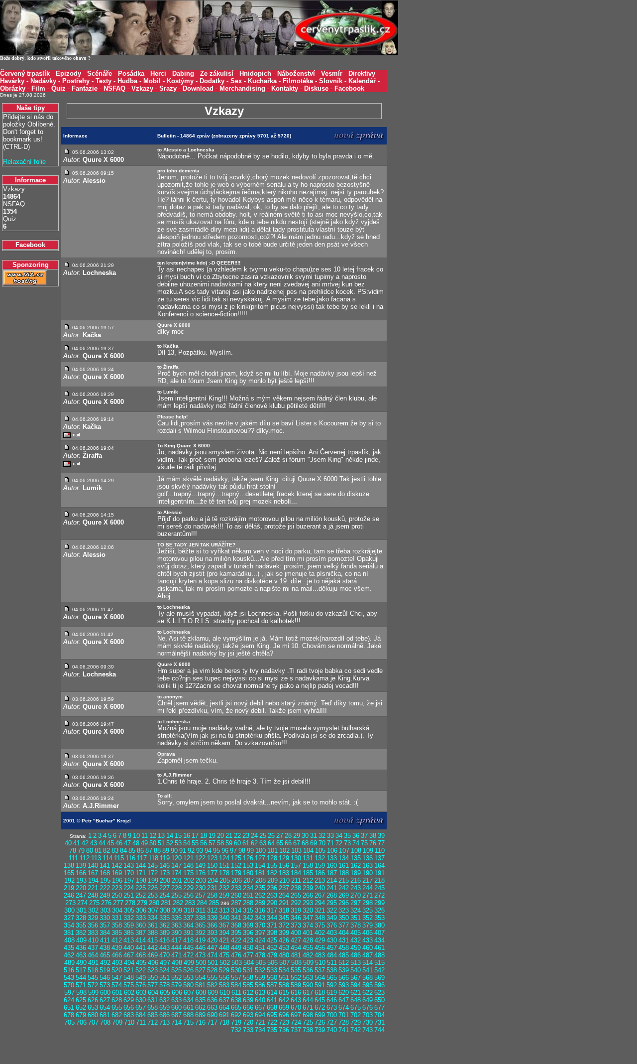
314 (236, 910)
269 (343, 895)
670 (296, 1007)
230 (200, 888)
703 (367, 1015)
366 (212, 925)
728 (343, 1022)
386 (128, 932)
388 (152, 932)
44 (102, 843)
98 (241, 850)
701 (343, 1015)
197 (129, 880)
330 (105, 918)
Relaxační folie (24, 161)
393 (212, 932)
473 (200, 955)
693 (248, 1015)
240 (320, 888)
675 (355, 1007)
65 (279, 843)
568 (367, 977)
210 (284, 880)
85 (131, 850)
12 (152, 835)
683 (128, 1015)
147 (176, 865)
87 (148, 850)
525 (176, 970)
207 (248, 880)
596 (379, 985)
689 (200, 1015)
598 (81, 992)
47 (127, 843)
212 (308, 880)
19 (212, 835)
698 (308, 1015)
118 (153, 858)
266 (308, 895)
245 (379, 888)
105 (320, 850)
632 (164, 1000)
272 (379, 895)
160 (331, 865)
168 (105, 873)
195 (105, 880)
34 (338, 835)
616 (296, 992)
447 (212, 947)
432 (355, 940)
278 (130, 903)
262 (260, 895)
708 (105, 1022)
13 (161, 835)
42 (85, 843)
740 (331, 1030)
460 (367, 947)
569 (379, 977)
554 (200, 977)
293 (308, 903)
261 (248, 895)
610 (224, 992)
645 (320, 1000)
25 (262, 835)
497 (165, 962)
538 (331, 970)
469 (152, 955)
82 (106, 850)
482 (308, 955)
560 (272, 977)
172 (152, 873)
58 (220, 843)
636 (212, 1000)
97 (233, 850)
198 (141, 880)
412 (116, 940)
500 (201, 962)
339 (212, 918)
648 (355, 1000)
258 (212, 895)
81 (98, 850)
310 (189, 910)
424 (260, 940)
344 (272, 918)
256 (188, 895)
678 (69, 1015)
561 (284, 977)
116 (130, 858)
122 (200, 858)
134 (343, 858)
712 (152, 1022)
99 (250, 850)
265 (296, 895)
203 (201, 880)
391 (188, 932)
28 (288, 835)
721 (260, 1022)
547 (116, 977)
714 (176, 1022)
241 (331, 888)
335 (164, 918)
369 (248, 925)
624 (69, 1000)
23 (245, 835)
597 (69, 992)
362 (164, 925)
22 (237, 835)
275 (94, 903)
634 (188, 1000)
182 (272, 873)
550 (152, 977)
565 (331, 977)
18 (203, 835)
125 (236, 858)
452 (272, 947)
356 (93, 925)
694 (260, 1015)
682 (116, 1015)
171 (140, 873)
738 (308, 1030)
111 (73, 858)
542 (379, 970)
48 (135, 843)
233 (236, 888)
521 (128, 970)
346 (296, 918)
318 (284, 910)
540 (355, 970)
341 (236, 918)
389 (164, 932)
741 (343, 1030)
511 (332, 962)
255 (176, 895)
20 (220, 835)
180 (248, 873)
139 (81, 865)
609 (213, 992)
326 (379, 910)
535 (296, 970)
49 (144, 843)
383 (93, 932)
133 (331, 858)
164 (379, 865)
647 (343, 1000)
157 (296, 865)
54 (186, 843)
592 (331, 985)
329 (93, 918)
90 (174, 850)
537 (320, 970)
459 (355, 947)
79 (81, 850)
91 (182, 850)
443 (164, 947)
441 (140, 947)
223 (116, 888)
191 (379, 873)
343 (260, 918)
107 (344, 850)
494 (129, 962)
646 (331, 1000)
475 (224, 955)
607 (189, 992)
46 (118, 843)
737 (296, 1030)
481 (296, 955)
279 (142, 903)
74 (355, 843)
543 (69, 977)
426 (284, 940)
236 (272, 888)
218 (379, 880)
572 (93, 985)
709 (117, 1022)
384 (105, 932)
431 (343, 940)
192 (69, 880)
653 (93, 1007)
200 (165, 880)
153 (248, 865)
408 (69, 940)
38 (372, 835)
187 (331, 873)
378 (355, 925)
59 (228, 843)
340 (224, 918)
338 (200, 918)
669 (284, 1007)
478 (260, 955)
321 (320, 910)
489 (69, 962)
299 (379, 903)
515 (379, 962)
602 (129, 992)
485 (343, 955)
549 (140, 977)
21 (228, 835)
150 (212, 865)
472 (188, 955)
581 (200, 985)
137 (379, 858)
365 (200, 925)
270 (355, 895)
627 (105, 1000)
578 (164, 985)
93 (199, 850)
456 (320, 947)
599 (93, 992)
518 (93, 970)
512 (343, 962)
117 (142, 858)
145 (152, 865)
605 (165, 992)
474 (212, 955)
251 (128, 895)
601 (117, 992)
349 (331, 918)
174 (176, 873)
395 (236, 932)
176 (200, 873)
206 (236, 880)
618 (320, 992)
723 (284, 1022)
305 (129, 910)
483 (320, 955)
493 (117, 962)
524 (164, 970)
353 (379, 918)
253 (152, 895)
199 (153, 880)
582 (212, 985)
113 (96, 858)
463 (81, 955)
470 (164, 955)
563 (308, 977)
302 (93, 910)
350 (343, 918)
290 (272, 903)
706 (81, 1022)
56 (203, 843)
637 (224, 1000)
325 (367, 910)
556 (224, 977)
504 (248, 962)
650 (379, 1000)
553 (188, 977)
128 (272, 858)
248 (93, 895)
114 (107, 858)
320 (308, 910)
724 (296, 1022)
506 (272, 962)
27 (279, 835)
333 (140, 918)
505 (260, 962)
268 (331, 895)
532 (260, 970)
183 (284, 873)
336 (176, 918)
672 (320, 1007)
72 (338, 843)
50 (152, 843)
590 (308, 985)
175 (188, 873)
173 (164, 873)
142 (116, 865)
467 (128, 955)
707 (93, 1022)
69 (313, 843)
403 (331, 932)
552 (176, 977)
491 (93, 962)
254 (164, 895)
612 (248, 992)
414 (140, 940)
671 (308, 1007)
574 (116, 985)
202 (189, 880)
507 (284, 962)
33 (330, 835)
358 (116, 925)
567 (355, 977)
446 (200, 947)
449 (236, 947)
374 (308, 925)
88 (157, 850)
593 (343, 985)
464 (93, 955)
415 (152, 940)
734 (260, 1030)
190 (367, 873)
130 (296, 858)
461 (379, 947)
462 (69, 955)
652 (81, 1007)
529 (224, 970)
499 (189, 962)
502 (224, 962)
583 (224, 985)
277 (118, 903)
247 (81, 895)
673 (331, 1007)
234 (248, 888)
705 (69, 1022)
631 (152, 1000)
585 (248, 985)
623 (379, 992)
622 (367, 992)
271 (367, 895)
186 (320, 873)
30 (305, 835)
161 (343, 865)
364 (188, 925)
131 (308, 858)
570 (69, 985)
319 (296, 910)
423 (248, 940)
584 (236, 985)
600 (105, 992)
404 (343, 932)
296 (343, 903)
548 (128, 977)
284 (202, 903)
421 (224, 940)
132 (320, 858)
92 (191, 850)
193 (81, 880)
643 (296, 1000)
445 (188, 947)
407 (379, 932)
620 (343, 992)
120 (176, 858)
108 (356, 850)
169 (116, 873)
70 (321, 843)
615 (284, 992)
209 (272, 880)
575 (128, 985)
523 (152, 970)
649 (367, 1000)
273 (70, 903)
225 (140, 888)
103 (296, 850)
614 (272, 992)
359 (128, 925)
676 (367, 1007)
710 (129, 1022)
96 (224, 850)
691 (224, 1015)
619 (331, 992)
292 (296, 903)
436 (81, 947)
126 (248, 858)
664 (224, 1007)
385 (116, 932)
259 (224, 895)
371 (272, 925)
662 (200, 1007)
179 (236, 873)
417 (176, 940)
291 (284, 903)
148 (188, 865)
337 (188, 918)
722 (272, 1022)
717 (212, 1022)
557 (236, 977)
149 (200, 865)
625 (81, 1000)
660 (176, 1007)
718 (224, 1022)
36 (355, 835)
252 (140, 895)
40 (68, 843)
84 (123, 850)
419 (200, 940)
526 (188, 970)
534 (284, 970)
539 (343, 970)
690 (212, 1015)
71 (330, 843)
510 (320, 962)
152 (236, 865)
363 (176, 925)
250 (116, 895)
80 (89, 850)
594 (355, 985)
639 (248, 1000)
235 (260, 888)
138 (69, 865)
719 (236, 1022)
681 (105, 1015)
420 (212, 940)
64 (271, 843)
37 (364, 835)
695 (272, 1015)
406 (367, 932)
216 (355, 880)
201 (177, 880)
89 (165, 850)
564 (320, 977)
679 (81, 1015)
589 (296, 985)
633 (176, 1000)
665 (236, 1007)
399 (284, 932)
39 (381, 835)
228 (176, 888)
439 (116, 947)
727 (331, 1022)
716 (200, 1022)
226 (152, 888)
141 (105, 865)
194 (93, 880)
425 (272, 940)
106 (332, 850)
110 (380, 850)
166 (81, 873)
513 (355, 962)
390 (176, 932)
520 (116, 970)
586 (260, 985)
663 (212, 1007)
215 (343, 880)
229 (188, 888)
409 (81, 940)
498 (177, 962)
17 (195, 835)
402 (320, 932)
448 (224, 947)
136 (367, 858)
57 (212, 843)
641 (272, 1000)
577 (152, 985)
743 (367, 1030)
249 (105, 895)
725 (308, 1022)
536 (308, 970)
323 (343, 910)
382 (81, 932)
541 (367, 970)
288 (248, 903)
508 (296, 962)
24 (254, 835)
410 (93, 940)
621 (355, 992)
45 (110, 843)
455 (308, 947)
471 (176, 955)
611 (236, 992)
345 (284, 918)
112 (85, 858)
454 (296, 947)
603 (141, 992)
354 (69, 925)
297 (355, 903)
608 (201, 992)
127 (260, 858)
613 (260, 992)
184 (296, 873)
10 (136, 835)
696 (284, 1015)
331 (116, 918)
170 (128, 873)
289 (260, 903)
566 (343, 977)
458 (343, 947)
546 (105, 977)
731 (379, 1022)
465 (105, 955)
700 (331, 1015)
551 (164, 977)
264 (284, 895)
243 (355, 888)
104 (308, 850)
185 (308, 873)
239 (308, 888)
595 (367, 985)
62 (254, 843)
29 (296, 835)
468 (140, 955)
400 (296, 932)
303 (105, 910)
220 (81, 888)
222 (105, 888)
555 (212, 977)
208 (260, 880)
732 (236, 1030)
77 (381, 843)
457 (331, 947)
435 (69, 947)
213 (320, 880)
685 (152, 1015)
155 (272, 865)
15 (178, 835)
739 (320, 1030)
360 (140, 925)
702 (355, 1015)
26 (271, 835)
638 (236, 1000)
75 (364, 843)
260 (236, 895)
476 (236, 955)
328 (81, 918)
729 (355, 1022)
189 (355, 873)
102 (284, 850)
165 (69, 873)
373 (296, 925)
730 (367, 1022)
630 (140, 1000)
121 (188, 858)
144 (140, 865)
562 (296, 977)
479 (272, 955)
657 (140, 1007)
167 (93, 873)
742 (355, 1030)
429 (320, 940)
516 (69, 970)
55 (195, 843)
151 (224, 865)
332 (128, 918)
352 (367, 918)
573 (105, 985)
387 (140, 932)
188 (343, 873)
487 (367, 955)
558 (248, 977)
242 (343, 888)
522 (140, 970)
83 (114, 850)
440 (128, 947)
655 (116, 1007)
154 (260, 865)
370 (260, 925)
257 (200, 895)
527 (200, 970)
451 (260, 947)
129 (284, 858)
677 (379, 1007)
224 (128, 888)
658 (152, 1007)
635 (200, 1000)
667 (260, 1007)
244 (367, 888)
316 (260, 910)
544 (81, 977)
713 (164, 1022)
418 (188, 940)
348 (320, 918)
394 (224, 932)
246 (69, 895)
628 (116, 1000)
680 (93, 1015)
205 (224, 880)
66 (288, 843)
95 (216, 850)
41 (76, 843)
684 (140, 1015)
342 (248, 918)
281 (166, 903)
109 (368, 850)
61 (245, 843)
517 (81, 970)
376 (331, 925)
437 (93, 947)
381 (69, 932)
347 (308, 918)
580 (188, 985)
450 (248, 947)
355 (81, 925)
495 (141, 962)
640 (260, 1000)
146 (164, 865)
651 (69, 1007)
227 (164, 888)
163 (367, 865)
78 (72, 850)
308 (165, 910)
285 (214, 903)
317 (272, 910)
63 (262, 843)
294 (320, 903)
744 (379, 1030)
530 (236, 970)
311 (201, 910)
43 (93, 843)
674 (343, 1007)
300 (69, 910)
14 (169, 835)
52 (169, 843)
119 (165, 858)
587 (272, 985)
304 (117, 910)
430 (331, 940)
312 (212, 910)
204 (213, 880)
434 (379, 940)
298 (367, 903)
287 (236, 903)
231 (212, 888)
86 (140, 850)
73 (347, 843)
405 (355, 932)
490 (81, 962)
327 (69, 918)
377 (343, 925)
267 (320, 895)
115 (119, 858)
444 (176, 947)
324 (355, 910)
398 (272, 932)
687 (176, 1015)
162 (355, 865)
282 (178, 903)
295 (331, 903)
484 (331, 955)
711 (141, 1022)
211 (296, 880)
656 (128, 1007)
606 (177, 992)
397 (260, 932)
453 (284, 947)
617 (308, 992)
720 (248, 1022)
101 (272, 850)
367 (224, 925)
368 (236, 925)
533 (272, 970)
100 (260, 850)
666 (248, 1007)
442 (152, 947)
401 (308, 932)
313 (224, 910)
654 (105, 1007)
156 (284, 865)
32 (321, 835)
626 (93, 1000)
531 (248, 970)
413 (128, 940)
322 (331, 910)
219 (69, 888)
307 (153, 910)
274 (82, 903)
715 (188, 1022)
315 (248, 910)
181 (260, 873)
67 (296, 843)
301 (81, 910)
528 (212, 970)
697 (296, 1015)
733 (248, 1030)
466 (116, 955)
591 (320, 985)
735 (272, 1030)
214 (331, 880)
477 (248, 955)
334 (152, 918)
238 (296, 888)
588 (284, 985)
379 (367, 925)
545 (93, 977)
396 (248, 932)
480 (284, 955)
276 (106, 903)
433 (367, 940)
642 (284, 1000)
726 (320, 1022)
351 (355, 918)
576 (140, 985)
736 (284, 1030)
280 (154, 903)
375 (320, 925)
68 (305, 843)
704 (379, 1015)
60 (237, 843)
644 (308, 1000)
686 (164, 1015)
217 (367, 880)
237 (284, 888)
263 (272, 895)
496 (153, 962)
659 (164, 1007)
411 (105, 940)
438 (105, 947)
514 (367, 962)
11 (144, 835)
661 (188, 1007)
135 (355, 858)
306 (141, 910)
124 (224, 858)
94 (208, 850)
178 (224, 873)
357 (105, 925)
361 (152, 925)
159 (320, 865)
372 (284, 925)
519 (105, 970)
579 (176, 985)
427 (296, 940)
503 (236, 962)
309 (177, 910)
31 (313, 835)
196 (117, 880)
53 (178, 843)
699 (320, 1015)
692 (236, 1015)
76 (372, 843)
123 (212, 858)
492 (105, 962)
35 (347, 835)
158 (308, 865)
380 (379, 925)
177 (212, 873)
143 (128, 865)
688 (188, 1015)
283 (190, 903)
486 (355, 955)
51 (161, 843)
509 (308, 962)
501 (213, 962)
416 (164, 940)
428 (308, 940)
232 (224, 888)
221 (93, 888)
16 (186, 835)
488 (379, 955)
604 (153, 992)
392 (200, 932)
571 (81, 985)
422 (236, 940)
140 (93, 865)
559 (260, 977)
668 (272, 1007)
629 (128, 1000)
